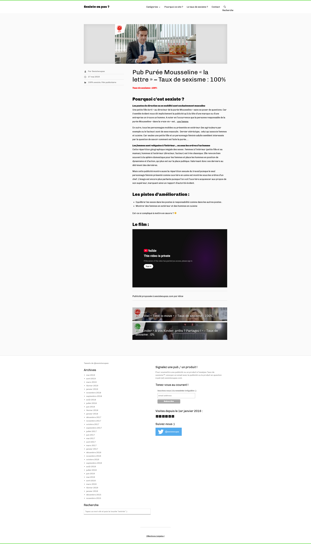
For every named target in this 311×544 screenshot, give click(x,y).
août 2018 (91, 400)
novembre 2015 (93, 498)
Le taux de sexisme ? (197, 7)
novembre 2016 (93, 456)
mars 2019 (91, 382)
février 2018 (92, 410)
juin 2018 (90, 407)
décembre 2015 (93, 495)
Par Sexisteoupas (96, 71)
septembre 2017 (94, 428)
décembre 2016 (93, 452)
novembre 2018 (93, 393)
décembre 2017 (93, 417)
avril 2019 (91, 378)
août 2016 (91, 466)
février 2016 (92, 487)
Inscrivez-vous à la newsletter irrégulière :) (177, 391)
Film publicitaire (109, 82)
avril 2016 (91, 480)
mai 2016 (90, 477)
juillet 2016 (91, 470)
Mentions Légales (155, 536)
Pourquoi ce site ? (173, 7)
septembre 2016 (94, 463)
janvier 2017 (92, 449)
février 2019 (92, 385)
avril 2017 (91, 442)
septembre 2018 (94, 396)
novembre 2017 (93, 421)
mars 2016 (91, 484)
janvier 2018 (92, 414)
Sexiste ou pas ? (96, 7)
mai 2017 (90, 438)
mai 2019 (90, 375)
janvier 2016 (92, 491)
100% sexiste (94, 82)
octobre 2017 (92, 424)
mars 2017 (91, 445)
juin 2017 (90, 435)
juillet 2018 (91, 403)
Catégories (152, 7)
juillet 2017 (91, 431)
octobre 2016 (92, 459)
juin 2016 (90, 473)
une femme (182, 121)
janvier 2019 (92, 389)
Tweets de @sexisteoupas (96, 363)
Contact (216, 7)
